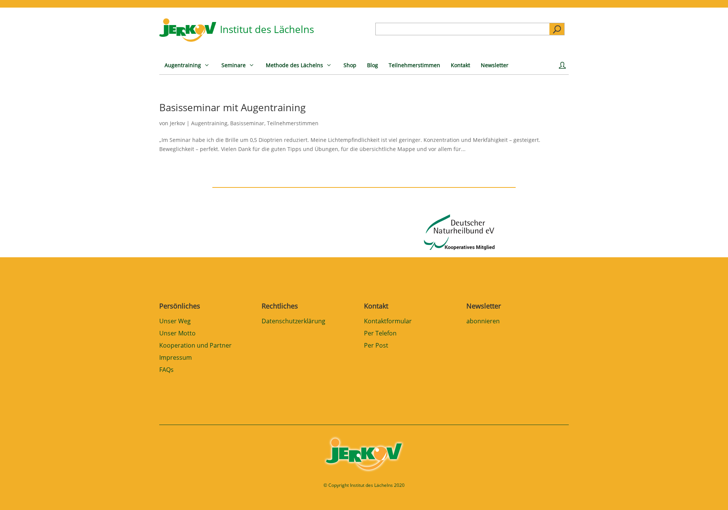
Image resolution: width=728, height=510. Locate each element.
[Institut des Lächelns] (187, 39)
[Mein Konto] (564, 67)
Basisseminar (247, 123)
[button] (16, 493)
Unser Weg (175, 321)
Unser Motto (177, 333)
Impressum (175, 358)
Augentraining (209, 123)
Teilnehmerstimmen (292, 123)
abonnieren (483, 321)
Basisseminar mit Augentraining (232, 107)
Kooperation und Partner (195, 345)
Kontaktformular (388, 321)
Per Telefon (380, 333)
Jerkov (177, 123)
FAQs (166, 370)
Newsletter (483, 305)
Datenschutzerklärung (293, 321)
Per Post (376, 345)
